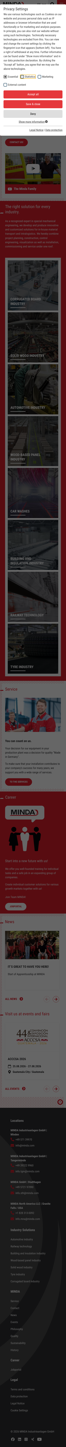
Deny (33, 114)
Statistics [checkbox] (30, 76)
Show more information (32, 121)
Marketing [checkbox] (47, 76)
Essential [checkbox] (13, 76)
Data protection (53, 130)
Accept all (33, 94)
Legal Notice (36, 130)
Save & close (33, 104)
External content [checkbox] (17, 84)
